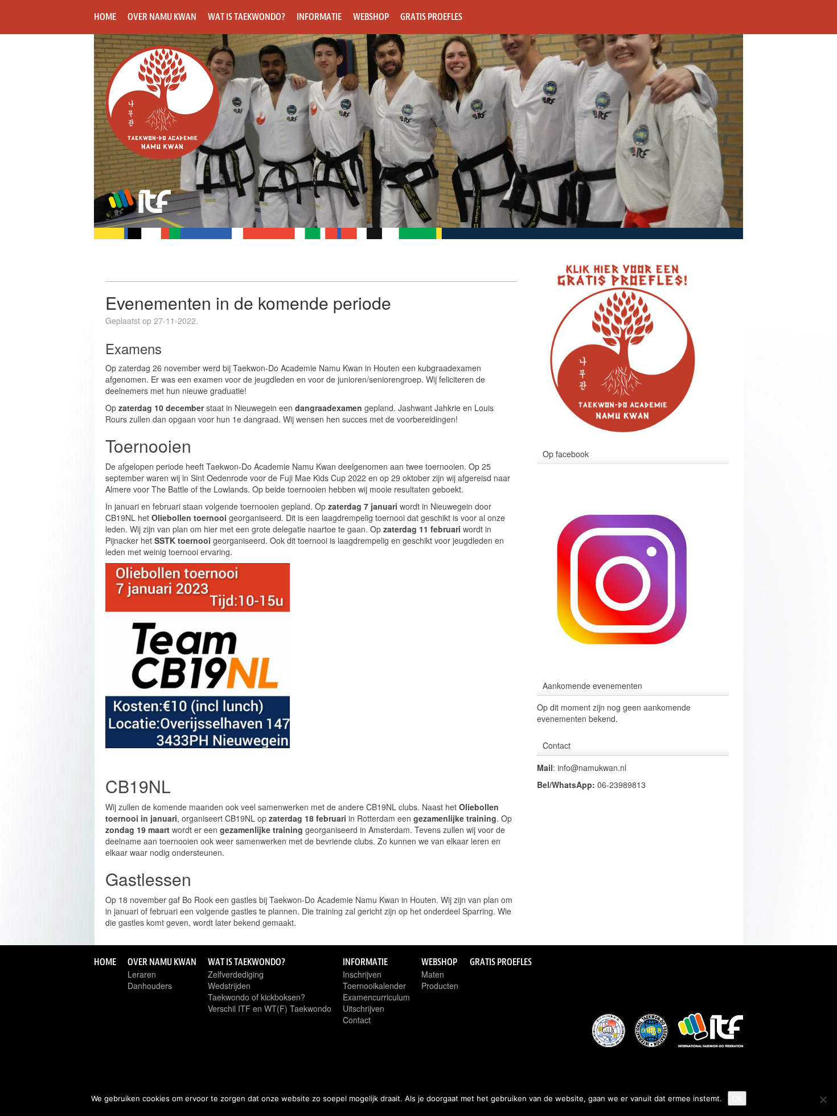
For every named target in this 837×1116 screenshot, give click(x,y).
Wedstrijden (229, 985)
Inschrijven (362, 974)
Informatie (319, 16)
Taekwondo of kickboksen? (256, 997)
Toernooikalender (374, 985)
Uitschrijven (363, 1008)
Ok (737, 1098)
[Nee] (822, 1099)
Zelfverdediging (236, 974)
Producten (439, 985)
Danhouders (150, 985)
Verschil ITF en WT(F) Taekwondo (269, 1008)
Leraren (142, 974)
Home (105, 16)
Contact (357, 1019)
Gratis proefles (431, 16)
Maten (432, 974)
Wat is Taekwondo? (246, 16)
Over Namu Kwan (162, 16)
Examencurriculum (376, 997)
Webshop (371, 16)
